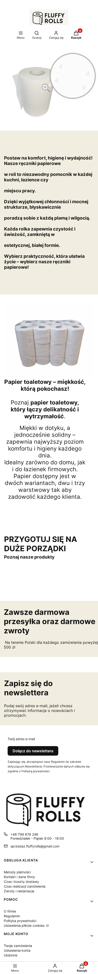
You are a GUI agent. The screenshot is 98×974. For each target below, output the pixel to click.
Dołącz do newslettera (33, 750)
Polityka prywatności (20, 921)
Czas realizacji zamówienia (24, 886)
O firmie (10, 911)
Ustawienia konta (17, 950)
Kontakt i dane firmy (19, 877)
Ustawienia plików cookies (24, 925)
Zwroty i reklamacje (19, 891)
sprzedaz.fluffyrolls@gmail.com (34, 846)
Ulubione (10, 955)
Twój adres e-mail (21, 739)
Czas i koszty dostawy (21, 882)
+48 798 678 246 (24, 834)
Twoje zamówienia (18, 946)
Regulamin (12, 916)
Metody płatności (17, 872)
